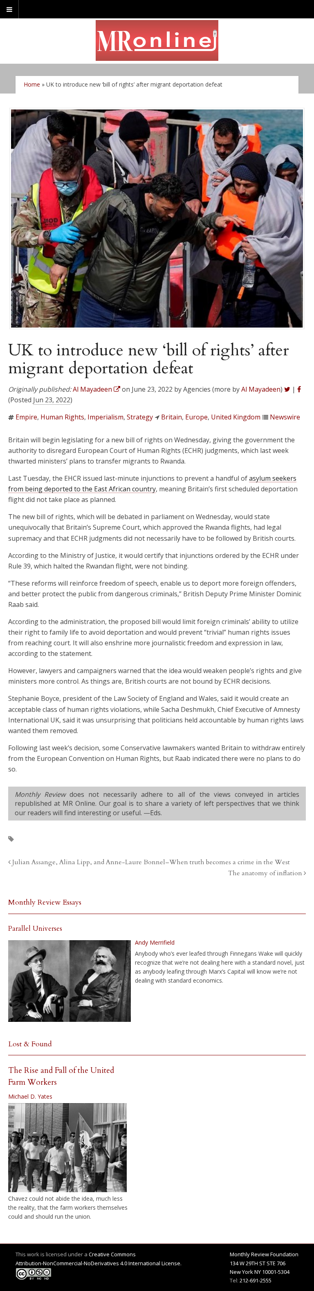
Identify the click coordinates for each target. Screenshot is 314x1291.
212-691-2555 (255, 1280)
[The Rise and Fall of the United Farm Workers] (67, 1147)
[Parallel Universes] (69, 981)
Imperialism (105, 416)
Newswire (285, 416)
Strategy (140, 416)
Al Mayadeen (260, 389)
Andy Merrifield (155, 942)
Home (32, 84)
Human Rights (62, 416)
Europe (196, 416)
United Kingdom (235, 416)
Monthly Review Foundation (264, 1254)
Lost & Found (30, 1044)
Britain (171, 416)
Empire (26, 416)
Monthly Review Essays (44, 902)
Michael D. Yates (30, 1096)
